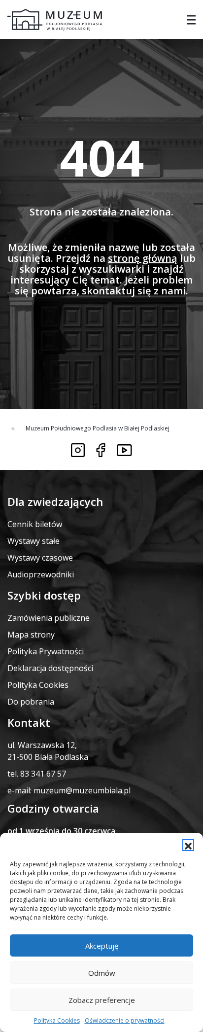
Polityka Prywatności (45, 651)
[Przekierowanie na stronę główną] (54, 20)
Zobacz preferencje (101, 1000)
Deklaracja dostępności (50, 668)
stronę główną (142, 258)
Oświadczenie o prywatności (125, 1020)
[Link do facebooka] (101, 450)
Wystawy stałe (33, 540)
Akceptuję (101, 946)
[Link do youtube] (124, 450)
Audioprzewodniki (40, 574)
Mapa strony (31, 634)
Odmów (101, 973)
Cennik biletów (34, 524)
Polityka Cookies (57, 1020)
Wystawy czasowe (40, 557)
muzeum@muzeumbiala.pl (82, 790)
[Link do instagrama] (78, 450)
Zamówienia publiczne (48, 617)
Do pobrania (30, 701)
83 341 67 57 (43, 773)
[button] (188, 845)
